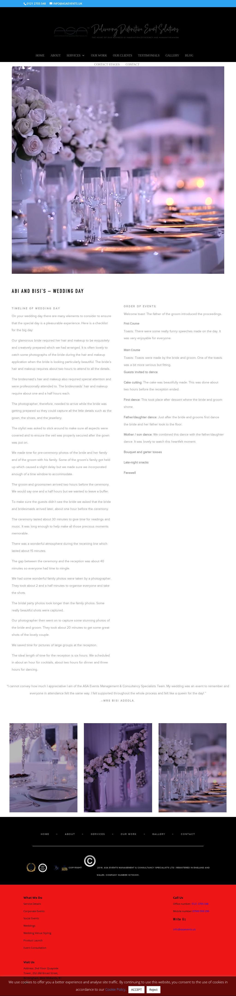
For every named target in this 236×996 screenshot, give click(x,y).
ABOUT (70, 834)
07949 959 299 (200, 911)
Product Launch (33, 940)
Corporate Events (34, 911)
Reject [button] (153, 989)
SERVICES (98, 834)
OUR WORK (129, 834)
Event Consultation (35, 947)
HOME (45, 834)
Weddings (29, 925)
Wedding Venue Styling (37, 933)
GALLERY (158, 834)
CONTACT (188, 834)
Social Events (31, 918)
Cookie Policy (115, 989)
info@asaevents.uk (184, 929)
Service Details (32, 903)
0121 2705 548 (200, 903)
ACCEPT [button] (136, 989)
